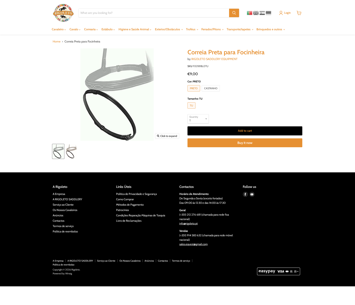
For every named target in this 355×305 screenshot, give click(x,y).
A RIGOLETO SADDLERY (67, 199)
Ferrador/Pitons (211, 29)
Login (287, 12)
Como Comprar (125, 199)
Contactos (58, 220)
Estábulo (107, 29)
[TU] (191, 109)
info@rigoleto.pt (188, 223)
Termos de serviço (63, 226)
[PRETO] (194, 92)
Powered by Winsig (62, 273)
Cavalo (74, 29)
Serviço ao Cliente (63, 204)
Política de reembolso (65, 231)
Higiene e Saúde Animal (134, 29)
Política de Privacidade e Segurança (136, 194)
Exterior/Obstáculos (168, 29)
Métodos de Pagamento (130, 204)
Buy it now (244, 143)
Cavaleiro (58, 29)
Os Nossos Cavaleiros (65, 210)
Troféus (191, 29)
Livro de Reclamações (128, 220)
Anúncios (58, 215)
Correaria (90, 29)
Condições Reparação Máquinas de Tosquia (140, 215)
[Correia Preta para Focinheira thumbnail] (58, 151)
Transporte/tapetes (239, 29)
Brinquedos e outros (269, 29)
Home (56, 41)
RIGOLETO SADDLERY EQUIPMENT (214, 59)
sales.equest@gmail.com (193, 244)
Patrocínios (122, 210)
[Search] (234, 13)
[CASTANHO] (211, 92)
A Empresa (59, 194)
